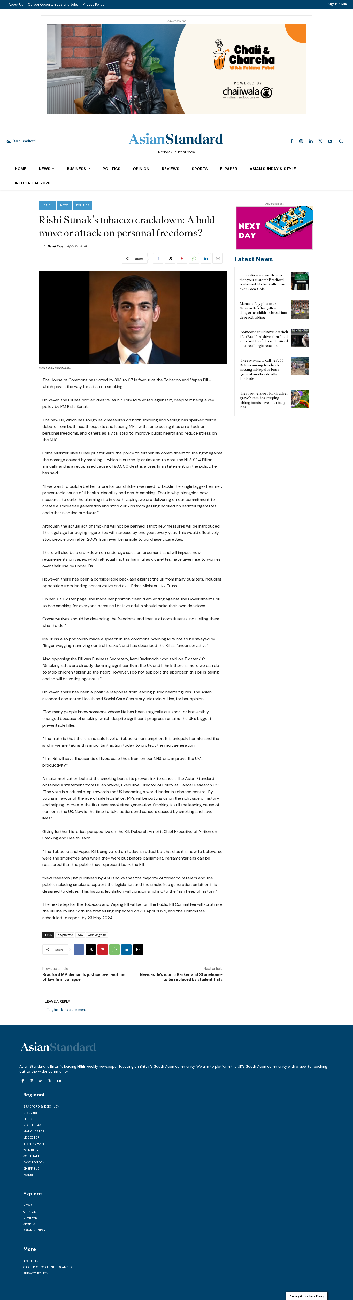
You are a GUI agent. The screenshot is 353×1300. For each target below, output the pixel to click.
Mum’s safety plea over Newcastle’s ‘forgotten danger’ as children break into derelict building (263, 310)
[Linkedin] (310, 141)
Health (47, 205)
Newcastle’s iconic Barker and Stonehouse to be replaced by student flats (181, 977)
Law (80, 935)
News (64, 205)
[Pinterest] (182, 258)
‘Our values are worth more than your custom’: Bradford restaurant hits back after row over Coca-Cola (263, 282)
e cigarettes (64, 935)
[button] (341, 141)
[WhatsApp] (194, 258)
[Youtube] (329, 141)
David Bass (55, 246)
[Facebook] (291, 141)
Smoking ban (97, 935)
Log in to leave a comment (66, 1010)
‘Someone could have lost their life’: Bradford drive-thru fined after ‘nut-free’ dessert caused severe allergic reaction (264, 339)
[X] (320, 141)
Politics (82, 205)
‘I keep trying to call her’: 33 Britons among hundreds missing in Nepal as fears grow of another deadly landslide (262, 369)
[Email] (217, 258)
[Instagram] (301, 141)
